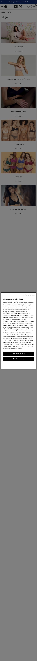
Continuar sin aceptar (29, 295)
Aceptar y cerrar (18, 359)
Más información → (18, 354)
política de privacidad (15, 348)
